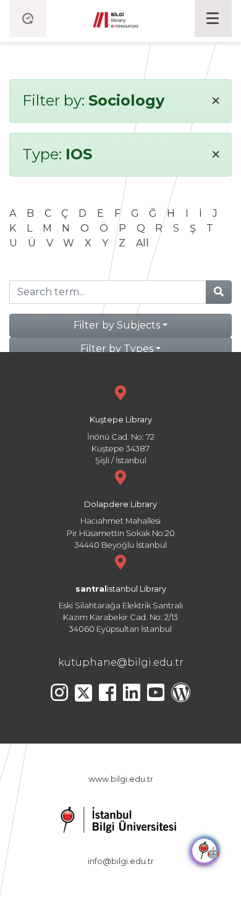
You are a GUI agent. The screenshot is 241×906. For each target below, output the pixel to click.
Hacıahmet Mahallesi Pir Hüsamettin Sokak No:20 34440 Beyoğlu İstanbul (121, 525)
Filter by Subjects (117, 325)
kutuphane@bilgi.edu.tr (121, 662)
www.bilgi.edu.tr (120, 779)
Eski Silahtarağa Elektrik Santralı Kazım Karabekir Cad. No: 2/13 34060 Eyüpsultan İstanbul (121, 609)
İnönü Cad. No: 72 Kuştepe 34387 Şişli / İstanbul (120, 440)
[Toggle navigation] (213, 18)
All (142, 243)
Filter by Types (116, 348)
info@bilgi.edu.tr (121, 861)
